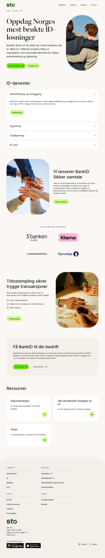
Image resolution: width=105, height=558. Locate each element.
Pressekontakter (47, 500)
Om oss (94, 5)
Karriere (83, 5)
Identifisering (17, 112)
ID (7, 478)
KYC (8, 487)
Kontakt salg (33, 66)
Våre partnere (38, 367)
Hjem (8, 11)
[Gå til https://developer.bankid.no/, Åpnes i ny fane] (44, 414)
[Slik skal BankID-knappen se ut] (91, 414)
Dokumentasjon (47, 487)
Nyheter (44, 504)
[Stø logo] (11, 4)
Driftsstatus (45, 474)
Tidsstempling (14, 319)
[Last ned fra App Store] (33, 545)
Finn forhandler (14, 66)
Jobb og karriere (13, 504)
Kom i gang (19, 367)
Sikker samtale (61, 202)
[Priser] (44, 440)
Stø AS (9, 500)
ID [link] (21, 11)
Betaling (10, 483)
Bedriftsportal (46, 478)
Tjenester (62, 5)
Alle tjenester (12, 474)
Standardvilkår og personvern (52, 483)
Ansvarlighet (11, 513)
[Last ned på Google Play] (15, 545)
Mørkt (95, 544)
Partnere (73, 5)
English (84, 544)
